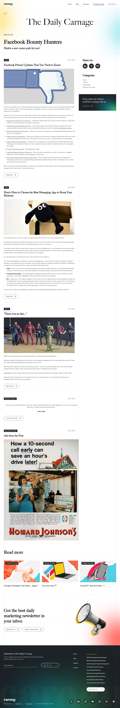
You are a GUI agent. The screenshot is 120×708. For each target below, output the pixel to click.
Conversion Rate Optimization (96, 683)
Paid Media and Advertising (95, 667)
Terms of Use (29, 703)
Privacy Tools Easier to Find (15, 149)
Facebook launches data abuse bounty (19, 126)
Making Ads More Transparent (16, 136)
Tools (84, 80)
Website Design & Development (96, 660)
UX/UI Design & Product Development (98, 664)
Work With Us (112, 4)
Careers (75, 667)
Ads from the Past (89, 87)
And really (7, 373)
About (70, 4)
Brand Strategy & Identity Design (96, 657)
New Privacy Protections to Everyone (18, 121)
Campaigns (86, 85)
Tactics (85, 82)
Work (77, 4)
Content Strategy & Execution (96, 673)
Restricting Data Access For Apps (17, 131)
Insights (75, 663)
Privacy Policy (18, 703)
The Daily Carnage (98, 4)
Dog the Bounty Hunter (64, 128)
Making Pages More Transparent (17, 142)
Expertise (86, 4)
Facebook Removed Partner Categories (19, 152)
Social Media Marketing (93, 670)
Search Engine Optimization (95, 679)
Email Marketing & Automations (96, 676)
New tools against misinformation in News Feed (22, 157)
